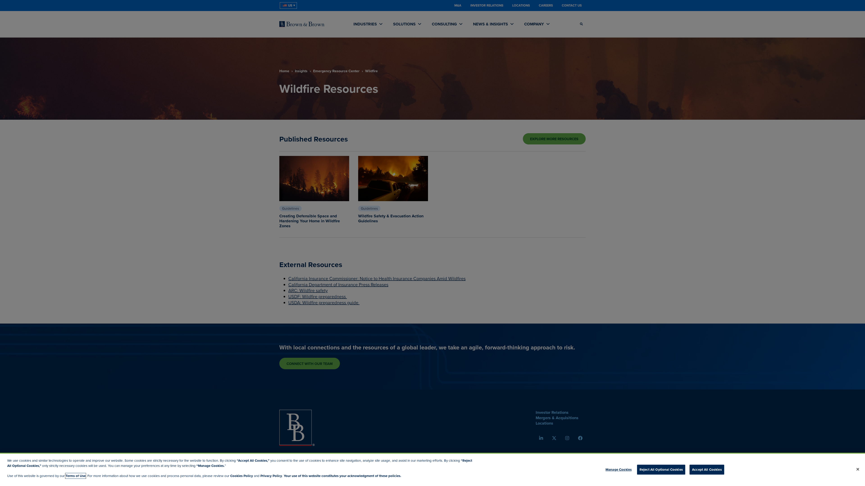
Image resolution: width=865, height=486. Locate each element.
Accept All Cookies (707, 469)
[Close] (858, 469)
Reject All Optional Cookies (661, 469)
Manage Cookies (619, 469)
